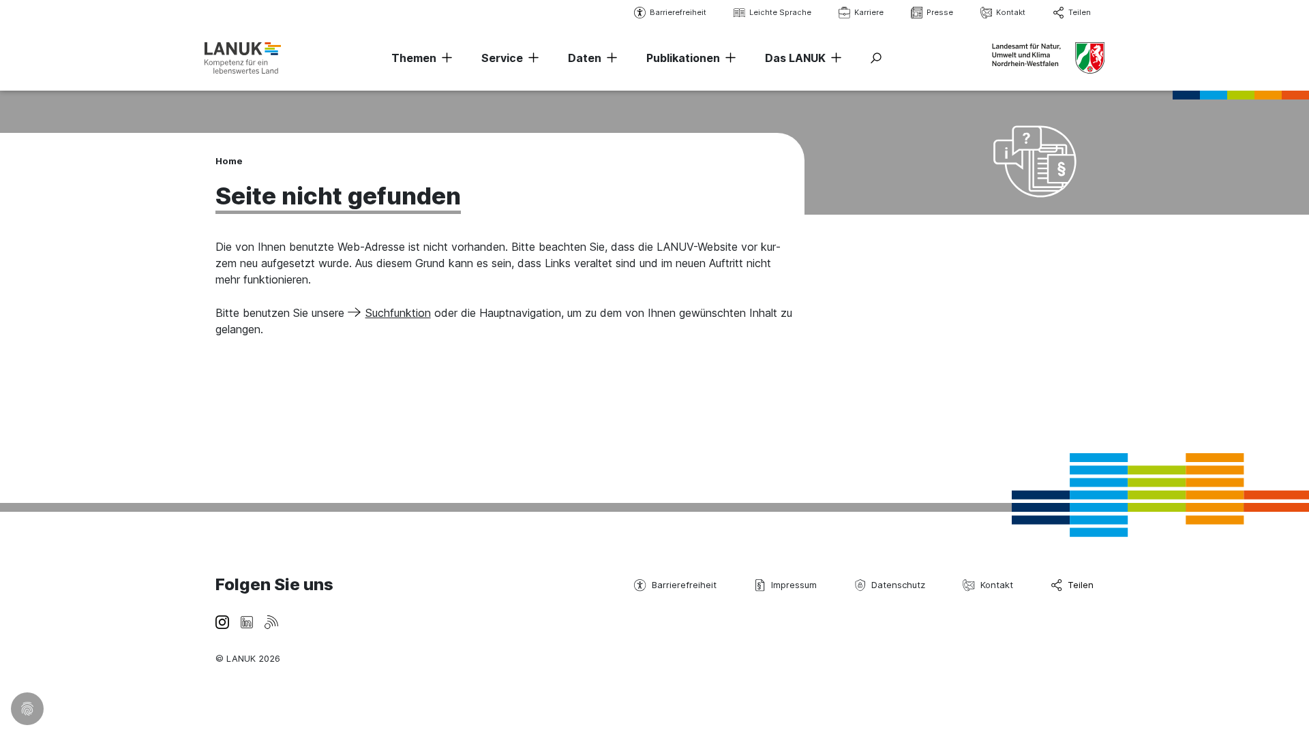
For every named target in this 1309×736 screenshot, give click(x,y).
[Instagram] (222, 621)
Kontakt (1010, 12)
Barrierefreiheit (678, 12)
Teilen (1079, 12)
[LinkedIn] (247, 621)
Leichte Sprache (780, 12)
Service (502, 58)
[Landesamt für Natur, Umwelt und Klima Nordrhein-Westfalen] (243, 57)
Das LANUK (795, 58)
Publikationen (683, 58)
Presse (940, 12)
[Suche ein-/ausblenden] (876, 57)
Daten (584, 58)
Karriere (869, 12)
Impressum (794, 584)
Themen (413, 58)
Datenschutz (898, 584)
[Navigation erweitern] (444, 58)
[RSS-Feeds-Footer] (271, 621)
